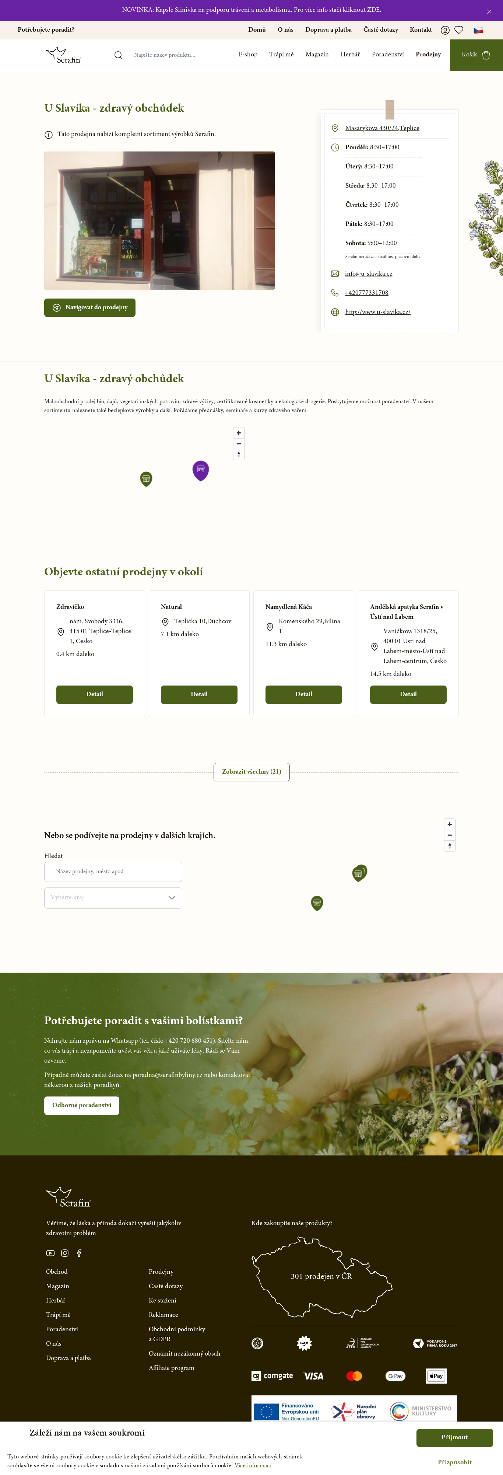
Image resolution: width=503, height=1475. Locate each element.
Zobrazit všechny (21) (251, 772)
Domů (257, 30)
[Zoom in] (238, 433)
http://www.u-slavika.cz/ (378, 312)
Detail (94, 694)
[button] (455, 1463)
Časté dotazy (380, 30)
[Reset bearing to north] (238, 454)
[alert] (251, 1448)
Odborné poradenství (81, 1105)
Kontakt (421, 30)
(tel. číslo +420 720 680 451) (177, 1041)
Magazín (317, 55)
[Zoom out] (238, 443)
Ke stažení (162, 1301)
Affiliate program (171, 1368)
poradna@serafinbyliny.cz (168, 1075)
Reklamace (163, 1315)
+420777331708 (366, 293)
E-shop (248, 55)
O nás (285, 30)
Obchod (57, 1272)
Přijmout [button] (455, 1437)
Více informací (253, 1466)
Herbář (350, 55)
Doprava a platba (328, 30)
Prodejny (428, 55)
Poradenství (388, 55)
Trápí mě (281, 55)
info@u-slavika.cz (369, 274)
